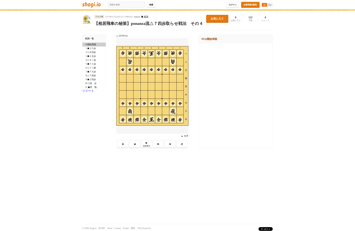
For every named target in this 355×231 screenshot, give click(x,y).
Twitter (126, 228)
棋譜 (146, 16)
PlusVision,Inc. (144, 228)
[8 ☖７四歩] (94, 76)
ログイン (233, 5)
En (269, 5)
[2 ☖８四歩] (94, 52)
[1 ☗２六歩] (94, 48)
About (109, 228)
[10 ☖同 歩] (94, 83)
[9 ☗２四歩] (94, 80)
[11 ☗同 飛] (94, 87)
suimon (137, 17)
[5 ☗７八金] (94, 64)
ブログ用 (99, 17)
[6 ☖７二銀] (94, 68)
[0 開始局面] (94, 44)
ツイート (88, 90)
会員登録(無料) (250, 5)
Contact (117, 228)
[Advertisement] (177, 176)
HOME (101, 228)
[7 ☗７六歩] (94, 72)
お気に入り (217, 18)
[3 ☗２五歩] (94, 56)
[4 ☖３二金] (94, 60)
